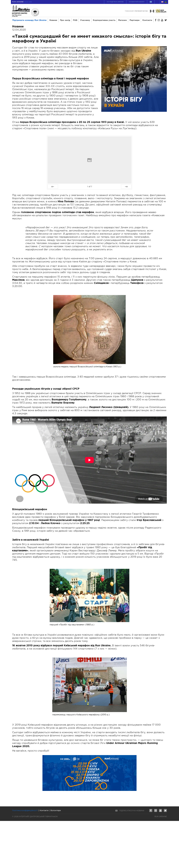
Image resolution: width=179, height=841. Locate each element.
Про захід (65, 20)
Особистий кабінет (136, 1)
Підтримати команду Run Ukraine (29, 20)
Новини (53, 20)
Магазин (122, 20)
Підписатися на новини (132, 810)
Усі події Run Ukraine (115, 1)
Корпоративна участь (104, 20)
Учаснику (85, 20)
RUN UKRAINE (22, 2)
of (89, 186)
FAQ (75, 20)
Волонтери (55, 810)
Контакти (147, 20)
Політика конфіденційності (25, 810)
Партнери (135, 20)
